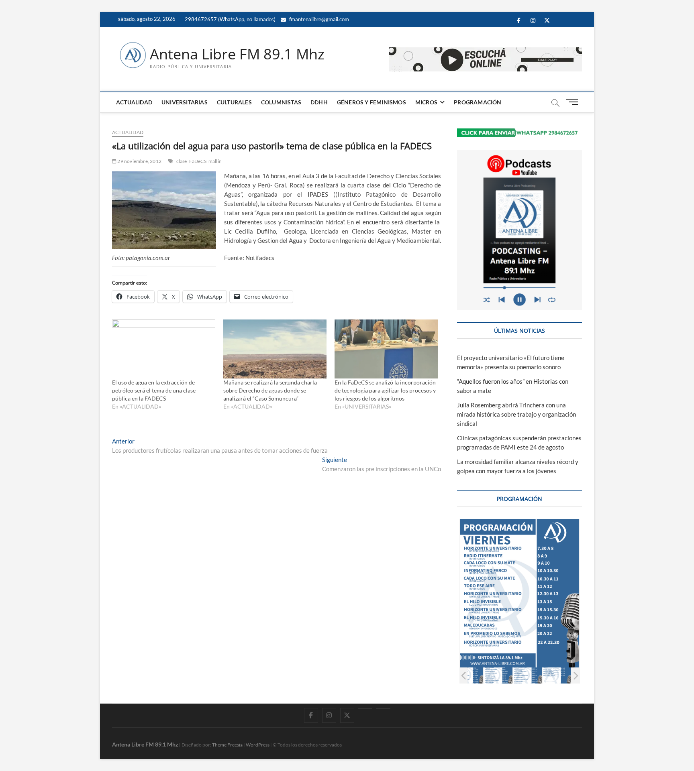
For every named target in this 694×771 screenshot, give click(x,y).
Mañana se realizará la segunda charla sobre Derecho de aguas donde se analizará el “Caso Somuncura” (270, 390)
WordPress (257, 745)
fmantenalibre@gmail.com (318, 19)
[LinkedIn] (365, 708)
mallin (215, 161)
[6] (557, 675)
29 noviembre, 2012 (138, 161)
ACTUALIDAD (134, 102)
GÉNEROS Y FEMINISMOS (371, 102)
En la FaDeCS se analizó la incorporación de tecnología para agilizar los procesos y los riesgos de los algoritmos (385, 390)
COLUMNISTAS (281, 102)
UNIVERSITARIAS (184, 102)
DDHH (319, 102)
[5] (527, 675)
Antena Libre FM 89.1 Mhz (237, 54)
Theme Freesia (227, 745)
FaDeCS (197, 161)
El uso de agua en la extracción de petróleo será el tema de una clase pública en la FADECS (154, 390)
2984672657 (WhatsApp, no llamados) (230, 19)
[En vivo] (383, 708)
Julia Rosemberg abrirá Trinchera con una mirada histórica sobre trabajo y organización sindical (516, 414)
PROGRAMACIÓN (477, 102)
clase (181, 161)
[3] (469, 675)
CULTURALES (234, 102)
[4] (498, 675)
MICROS (426, 102)
